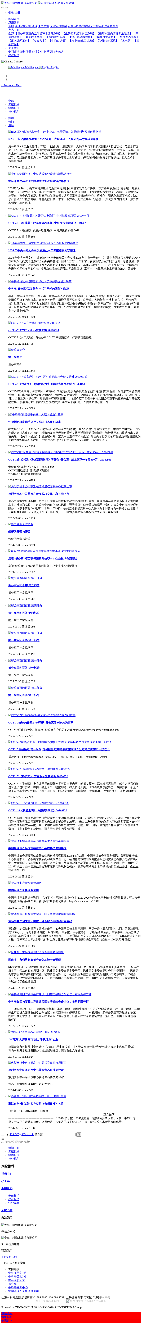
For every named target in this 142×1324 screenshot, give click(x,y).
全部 (11, 26)
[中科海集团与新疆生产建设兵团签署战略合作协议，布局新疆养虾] (49, 994)
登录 (11, 12)
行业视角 (13, 111)
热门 (11, 121)
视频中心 (6, 1173)
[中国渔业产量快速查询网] (25, 882)
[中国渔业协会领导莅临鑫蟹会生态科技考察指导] (38, 841)
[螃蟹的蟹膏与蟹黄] (20, 524)
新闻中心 (13, 1147)
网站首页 (13, 18)
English (54, 67)
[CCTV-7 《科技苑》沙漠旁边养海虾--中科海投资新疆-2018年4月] (48, 215)
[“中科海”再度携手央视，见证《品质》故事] (35, 414)
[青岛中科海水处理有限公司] (71, 3)
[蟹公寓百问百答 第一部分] (25, 660)
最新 (11, 125)
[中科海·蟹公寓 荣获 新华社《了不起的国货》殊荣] (40, 281)
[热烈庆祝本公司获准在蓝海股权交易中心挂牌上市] (40, 486)
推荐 (11, 118)
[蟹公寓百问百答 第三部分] (25, 632)
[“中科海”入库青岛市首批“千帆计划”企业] (34, 1032)
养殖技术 (13, 104)
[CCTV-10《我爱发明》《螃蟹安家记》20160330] (38, 803)
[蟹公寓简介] (16, 349)
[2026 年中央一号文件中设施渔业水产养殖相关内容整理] (43, 243)
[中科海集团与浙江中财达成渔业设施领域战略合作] (40, 173)
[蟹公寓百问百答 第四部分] (25, 605)
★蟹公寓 (6, 1210)
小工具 (5, 1181)
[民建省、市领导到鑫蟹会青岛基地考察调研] (36, 952)
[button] (7, 85)
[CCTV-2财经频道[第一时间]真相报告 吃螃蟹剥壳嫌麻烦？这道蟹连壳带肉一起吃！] (60, 742)
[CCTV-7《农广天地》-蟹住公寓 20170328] (34, 322)
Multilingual (31, 67)
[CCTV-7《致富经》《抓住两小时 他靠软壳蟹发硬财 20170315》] (48, 376)
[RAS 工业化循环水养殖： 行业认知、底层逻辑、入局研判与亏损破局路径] (54, 131)
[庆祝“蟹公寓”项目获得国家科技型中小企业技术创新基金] (44, 551)
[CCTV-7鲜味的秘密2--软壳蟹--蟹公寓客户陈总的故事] (42, 715)
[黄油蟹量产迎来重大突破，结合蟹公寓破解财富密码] (41, 914)
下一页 (30, 1134)
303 (23, 1134)
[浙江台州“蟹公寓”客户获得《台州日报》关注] (37, 1096)
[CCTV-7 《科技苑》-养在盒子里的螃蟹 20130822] (39, 769)
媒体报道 (13, 108)
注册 (17, 12)
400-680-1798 (9, 1256)
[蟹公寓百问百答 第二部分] (25, 687)
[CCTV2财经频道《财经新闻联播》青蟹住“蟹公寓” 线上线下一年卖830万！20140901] (60, 452)
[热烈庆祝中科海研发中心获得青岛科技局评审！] (38, 1062)
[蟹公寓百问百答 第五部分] (25, 578)
